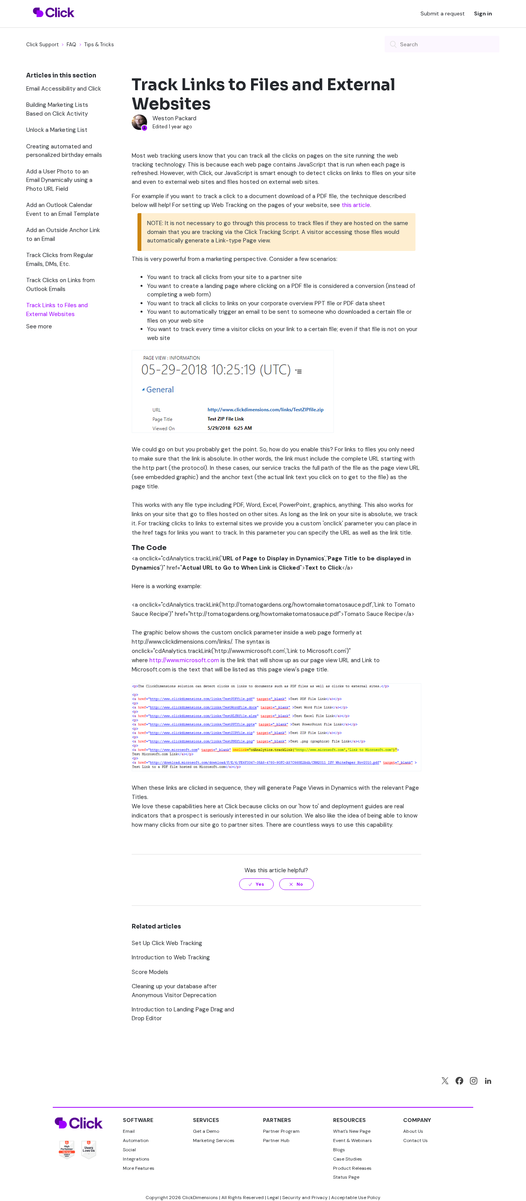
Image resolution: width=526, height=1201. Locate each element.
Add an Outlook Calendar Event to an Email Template (62, 209)
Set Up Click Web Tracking (167, 943)
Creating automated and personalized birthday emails (64, 151)
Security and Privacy (305, 1197)
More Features (138, 1168)
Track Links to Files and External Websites (57, 309)
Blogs (339, 1150)
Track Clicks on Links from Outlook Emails (60, 284)
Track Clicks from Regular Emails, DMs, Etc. (59, 259)
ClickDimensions (200, 1197)
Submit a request (442, 13)
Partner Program (281, 1131)
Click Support (42, 44)
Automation (136, 1140)
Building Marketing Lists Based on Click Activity (57, 109)
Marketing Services (214, 1140)
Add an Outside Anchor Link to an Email (63, 234)
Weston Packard (174, 118)
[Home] (53, 22)
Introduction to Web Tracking (171, 957)
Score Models (150, 972)
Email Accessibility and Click (63, 89)
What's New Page (351, 1131)
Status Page (346, 1177)
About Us (413, 1131)
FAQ (71, 44)
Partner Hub (276, 1140)
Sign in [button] (483, 13)
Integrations (136, 1159)
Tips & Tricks (99, 44)
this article (356, 205)
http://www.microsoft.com (184, 660)
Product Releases (352, 1168)
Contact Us (415, 1140)
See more (39, 326)
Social (129, 1150)
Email (129, 1131)
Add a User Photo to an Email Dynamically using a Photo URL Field (59, 180)
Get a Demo (206, 1131)
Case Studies (347, 1159)
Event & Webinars (352, 1140)
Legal (273, 1197)
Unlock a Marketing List (56, 130)
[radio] (256, 884)
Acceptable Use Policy (355, 1197)
